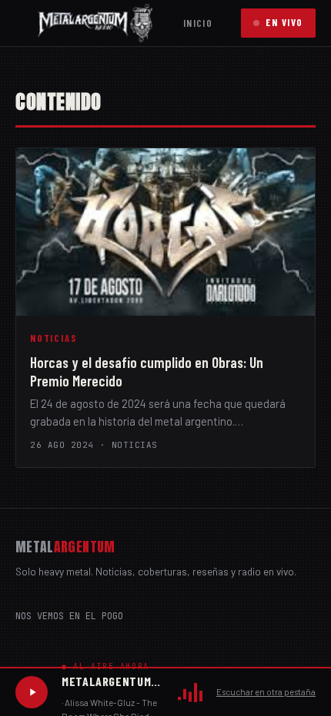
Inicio (197, 22)
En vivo (284, 22)
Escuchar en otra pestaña (266, 692)
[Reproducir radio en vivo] (31, 692)
